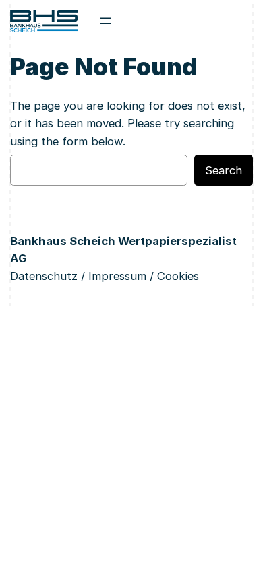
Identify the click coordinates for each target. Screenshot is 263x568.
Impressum (117, 276)
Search (223, 170)
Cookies (178, 276)
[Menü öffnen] (106, 21)
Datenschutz (44, 276)
